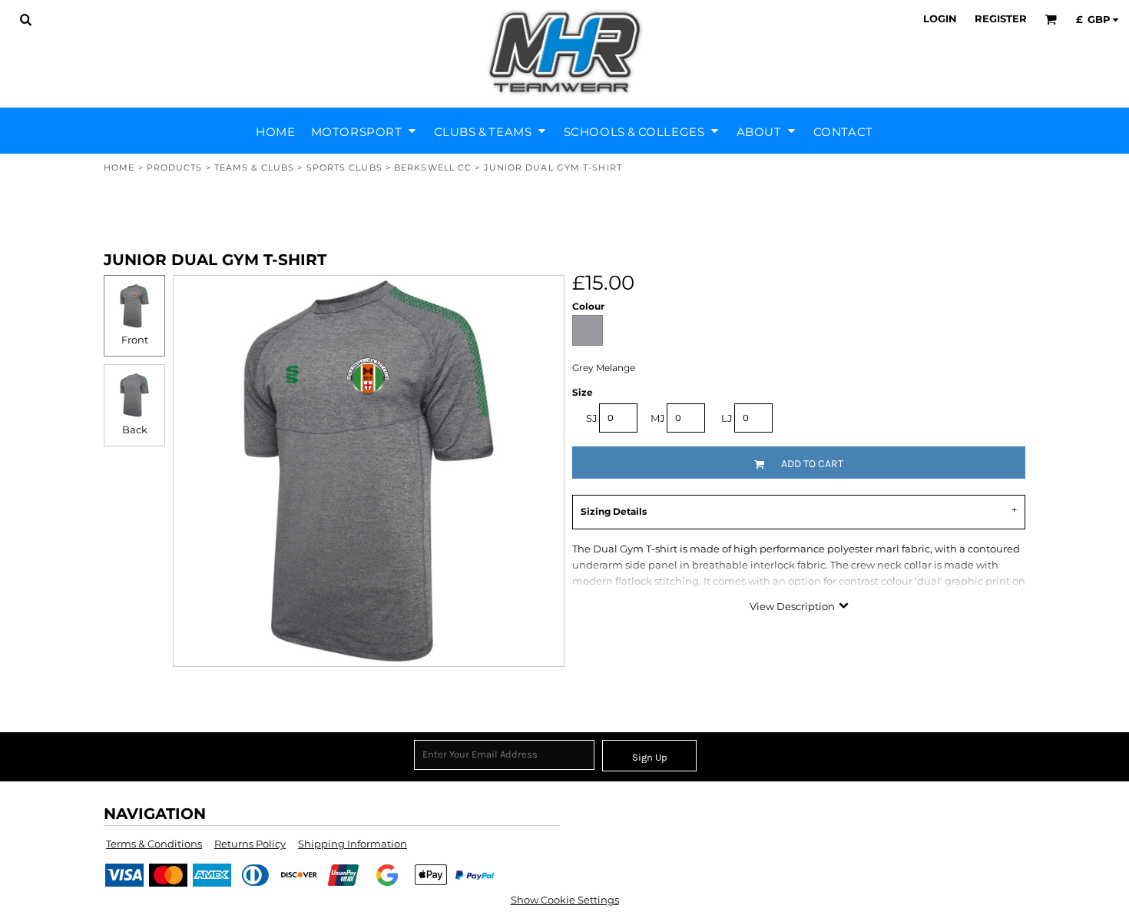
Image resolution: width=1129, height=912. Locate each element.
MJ (658, 418)
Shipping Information (352, 843)
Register (1001, 18)
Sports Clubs (344, 167)
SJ (592, 418)
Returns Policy (250, 843)
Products (175, 167)
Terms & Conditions (154, 843)
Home (119, 167)
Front (134, 339)
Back (134, 429)
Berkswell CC (433, 167)
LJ (727, 418)
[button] (25, 19)
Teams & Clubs (254, 167)
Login (940, 18)
